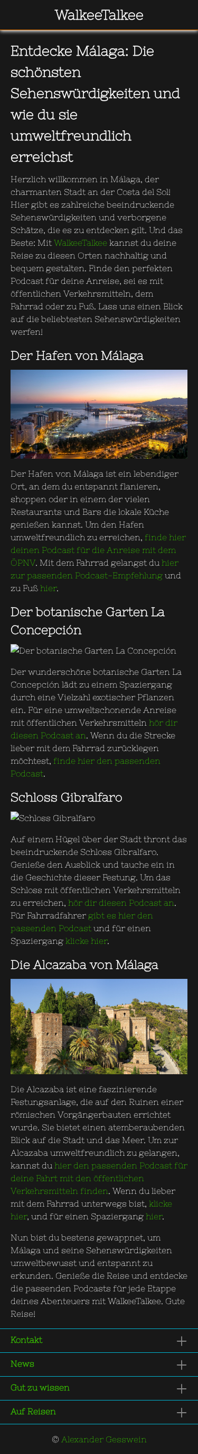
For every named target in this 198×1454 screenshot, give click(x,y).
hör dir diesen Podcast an (121, 902)
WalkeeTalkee (80, 242)
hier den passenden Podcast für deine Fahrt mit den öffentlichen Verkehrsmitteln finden (99, 1178)
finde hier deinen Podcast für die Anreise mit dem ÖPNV (98, 549)
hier (48, 588)
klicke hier (86, 940)
